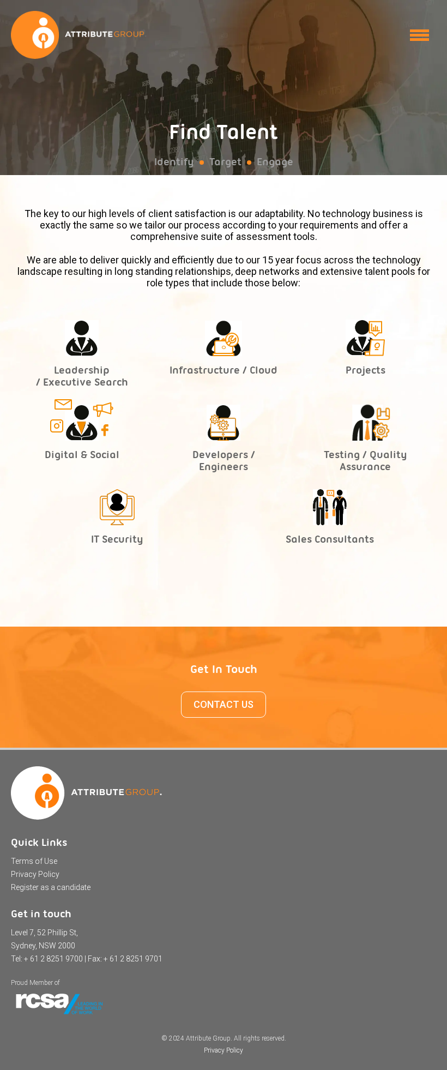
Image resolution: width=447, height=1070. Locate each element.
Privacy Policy (35, 874)
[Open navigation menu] (419, 35)
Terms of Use (34, 861)
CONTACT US (223, 704)
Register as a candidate (50, 887)
